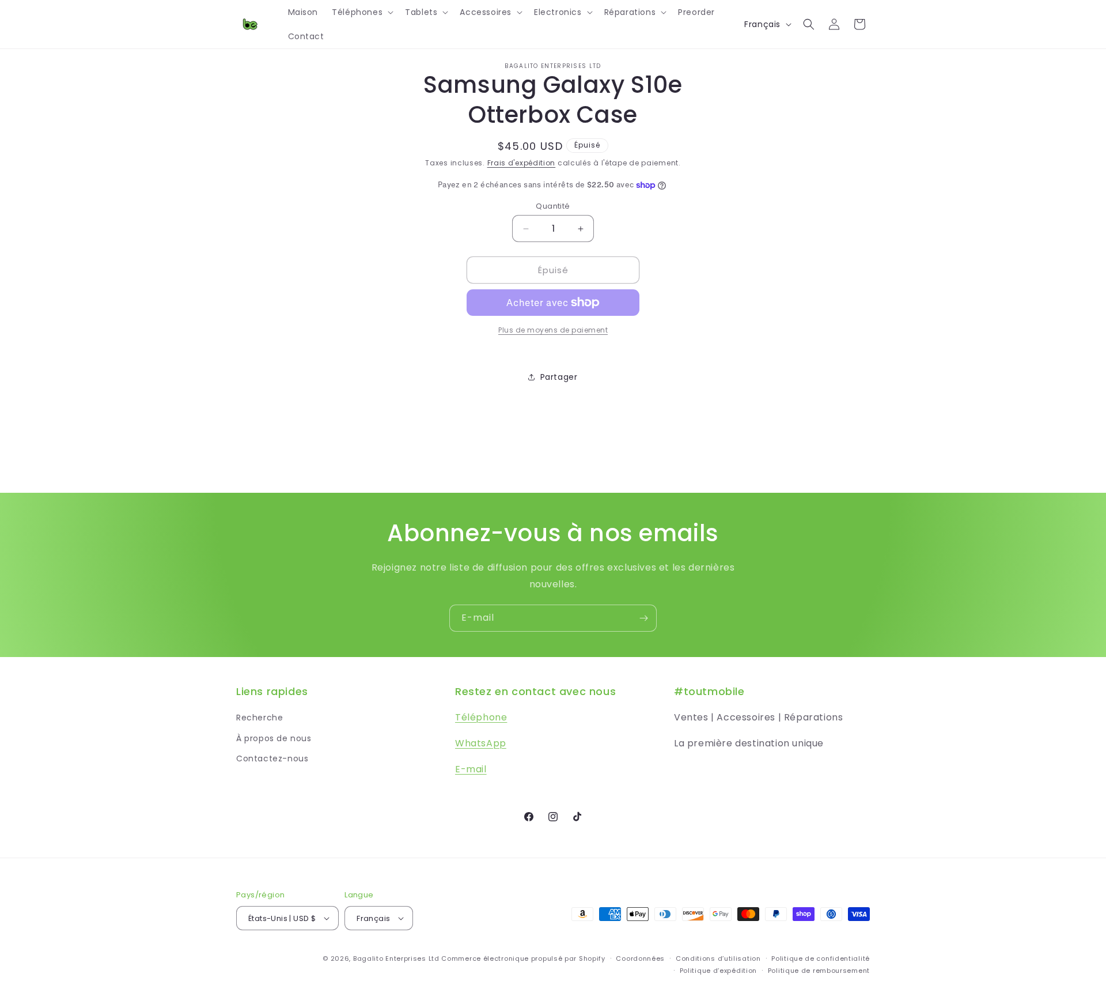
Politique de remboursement (819, 970)
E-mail (471, 769)
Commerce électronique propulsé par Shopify (523, 958)
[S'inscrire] (643, 618)
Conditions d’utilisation (718, 958)
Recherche (259, 717)
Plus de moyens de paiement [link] (553, 330)
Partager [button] (559, 377)
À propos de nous (274, 738)
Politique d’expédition (718, 970)
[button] (361, 12)
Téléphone (481, 717)
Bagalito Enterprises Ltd (396, 958)
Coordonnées (640, 958)
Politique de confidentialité (820, 958)
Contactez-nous (272, 758)
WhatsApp (480, 743)
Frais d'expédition (521, 163)
